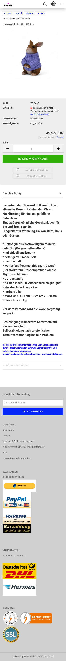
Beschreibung (12, 193)
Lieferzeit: (8, 107)
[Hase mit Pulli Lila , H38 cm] (33, 54)
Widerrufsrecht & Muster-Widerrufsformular (23, 447)
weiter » (29, 13)
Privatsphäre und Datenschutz (17, 458)
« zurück (19, 13)
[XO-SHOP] (7, 4)
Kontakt (6, 435)
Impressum (8, 430)
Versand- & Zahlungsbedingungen (19, 441)
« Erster (7, 13)
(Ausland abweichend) (39, 114)
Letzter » (40, 13)
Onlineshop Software (23, 656)
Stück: (6, 142)
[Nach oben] (57, 656)
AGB (5, 452)
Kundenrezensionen (16, 365)
